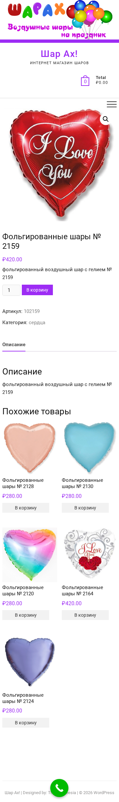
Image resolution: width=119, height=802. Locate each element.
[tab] (13, 344)
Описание (13, 345)
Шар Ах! (59, 53)
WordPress (104, 792)
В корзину (37, 290)
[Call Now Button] (59, 788)
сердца (37, 322)
